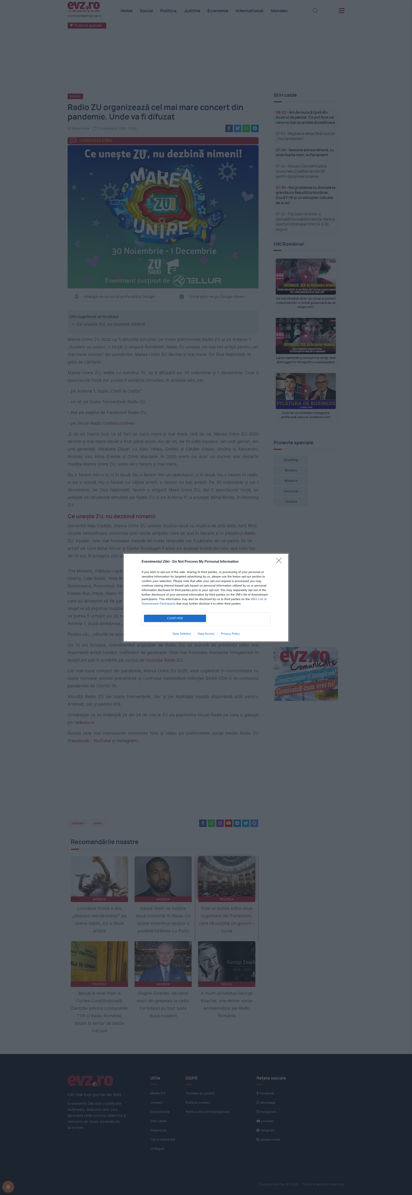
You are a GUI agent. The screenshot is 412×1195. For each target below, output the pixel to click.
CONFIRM (175, 618)
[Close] (280, 562)
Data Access (206, 633)
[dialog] (206, 597)
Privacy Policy (230, 633)
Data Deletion (182, 633)
